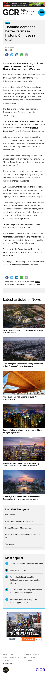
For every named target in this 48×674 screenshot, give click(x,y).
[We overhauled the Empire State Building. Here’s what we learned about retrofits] (24, 449)
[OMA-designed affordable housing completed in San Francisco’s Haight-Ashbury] (24, 349)
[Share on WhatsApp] (21, 54)
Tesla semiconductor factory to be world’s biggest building (23, 601)
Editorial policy (31, 660)
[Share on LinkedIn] (16, 54)
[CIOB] (34, 669)
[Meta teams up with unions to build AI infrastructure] (24, 383)
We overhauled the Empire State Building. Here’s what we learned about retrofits (25, 580)
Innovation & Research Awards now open (26, 563)
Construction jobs (17, 509)
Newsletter (8, 654)
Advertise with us (32, 654)
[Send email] (26, 54)
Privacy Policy (30, 657)
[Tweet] (11, 54)
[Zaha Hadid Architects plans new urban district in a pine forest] (24, 316)
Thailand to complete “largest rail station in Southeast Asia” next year (26, 591)
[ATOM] (13, 670)
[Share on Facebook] (7, 54)
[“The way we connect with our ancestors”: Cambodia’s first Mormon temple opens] (24, 482)
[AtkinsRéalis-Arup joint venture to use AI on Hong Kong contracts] (24, 416)
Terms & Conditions (12, 657)
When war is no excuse (19, 570)
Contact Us (8, 660)
